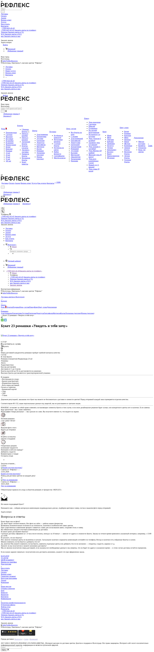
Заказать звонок (16, 285)
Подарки (16, 307)
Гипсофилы (48, 313)
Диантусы (40, 313)
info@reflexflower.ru (10, 61)
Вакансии (4, 595)
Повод (31, 307)
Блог (3, 590)
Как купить (5, 568)
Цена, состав (24, 307)
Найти (4, 650)
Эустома (25, 313)
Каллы (63, 313)
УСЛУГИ (4, 558)
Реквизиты (5, 609)
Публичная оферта (8, 605)
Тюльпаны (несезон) (73, 313)
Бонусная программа (9, 578)
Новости (4, 593)
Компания (5, 582)
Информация (6, 599)
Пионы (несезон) (87, 313)
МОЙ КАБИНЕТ (7, 560)
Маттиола (56, 313)
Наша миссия (6, 586)
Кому (36, 307)
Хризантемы (17, 313)
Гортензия (32, 313)
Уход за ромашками (8, 486)
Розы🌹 (4, 307)
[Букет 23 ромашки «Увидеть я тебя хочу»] (17, 335)
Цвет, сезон (42, 307)
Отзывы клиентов (8, 588)
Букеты (10, 307)
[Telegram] (5, 320)
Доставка (4, 570)
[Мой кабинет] (2, 190)
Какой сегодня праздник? (11, 474)
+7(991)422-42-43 (8, 28)
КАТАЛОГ (5, 556)
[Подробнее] (1, 478)
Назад (14, 247)
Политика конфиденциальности (13, 603)
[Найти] (3, 11)
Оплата (4, 572)
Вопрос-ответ (6, 574)
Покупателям (6, 564)
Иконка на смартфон (9, 562)
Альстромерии (6, 313)
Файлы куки (5, 607)
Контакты (4, 597)
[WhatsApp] (2, 320)
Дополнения (52, 307)
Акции (3, 580)
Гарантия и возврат (8, 576)
